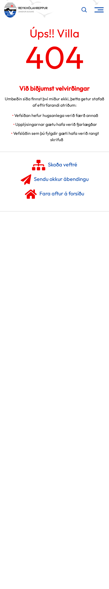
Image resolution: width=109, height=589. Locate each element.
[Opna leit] (84, 9)
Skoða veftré (62, 164)
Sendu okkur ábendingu (61, 179)
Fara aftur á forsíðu (61, 193)
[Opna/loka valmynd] (99, 10)
